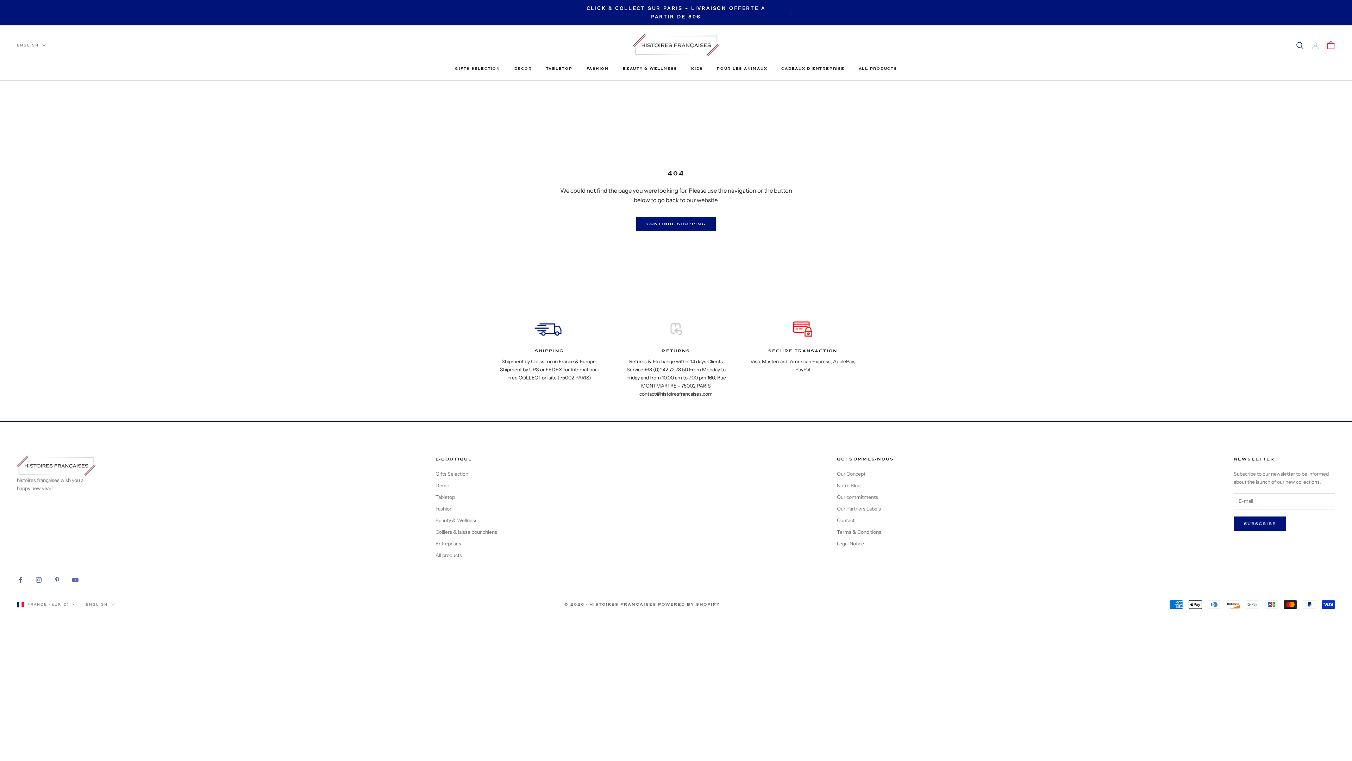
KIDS (697, 68)
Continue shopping (676, 224)
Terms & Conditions (859, 532)
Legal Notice (850, 543)
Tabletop (559, 68)
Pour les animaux (742, 68)
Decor (523, 68)
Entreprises (448, 543)
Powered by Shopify (689, 604)
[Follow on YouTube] (75, 579)
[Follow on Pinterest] (57, 579)
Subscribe (1260, 523)
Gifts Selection (477, 68)
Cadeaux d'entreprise (812, 68)
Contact (846, 520)
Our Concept (851, 474)
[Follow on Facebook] (20, 579)
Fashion (598, 68)
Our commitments (857, 497)
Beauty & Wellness (650, 68)
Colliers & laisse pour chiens (466, 532)
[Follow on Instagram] (38, 579)
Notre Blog (848, 485)
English (28, 45)
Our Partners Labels (859, 509)
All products (878, 68)
